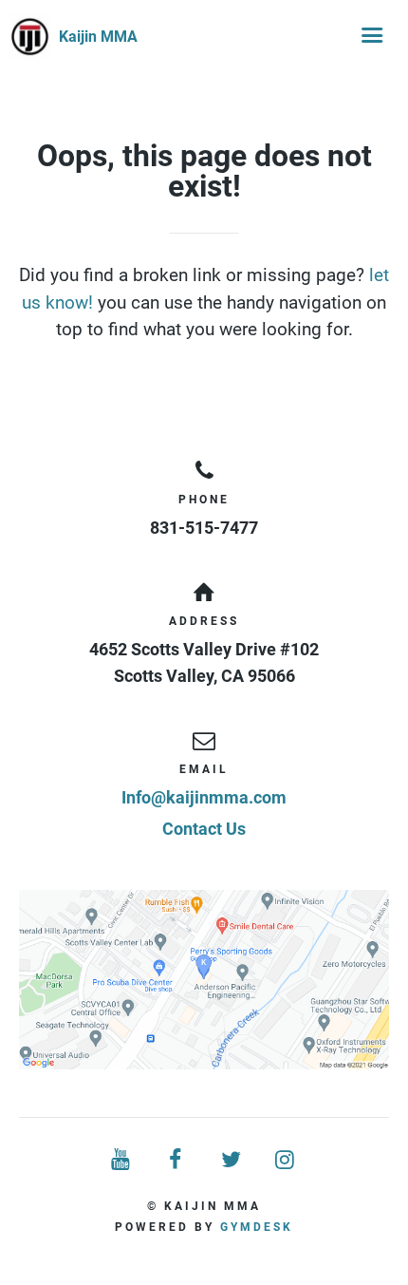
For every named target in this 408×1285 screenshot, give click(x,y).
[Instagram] (286, 1160)
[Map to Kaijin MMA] (204, 980)
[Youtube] (122, 1160)
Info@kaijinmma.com (204, 797)
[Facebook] (176, 1160)
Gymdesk (256, 1227)
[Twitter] (231, 1160)
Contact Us (204, 829)
